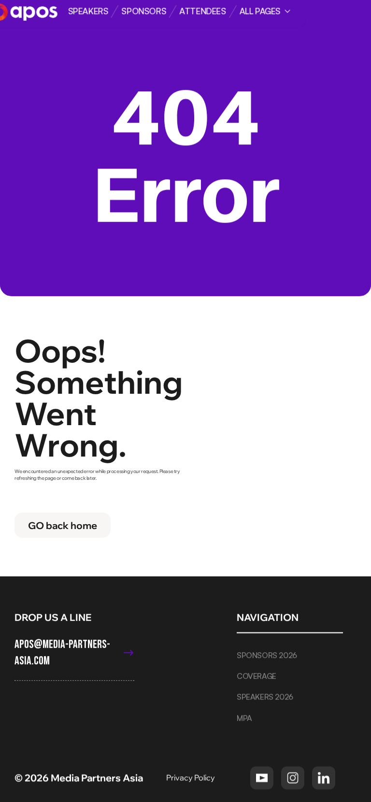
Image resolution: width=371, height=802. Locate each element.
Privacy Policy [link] (191, 777)
